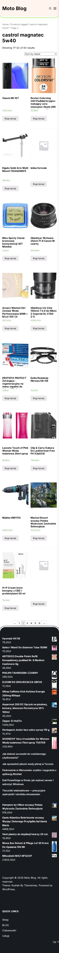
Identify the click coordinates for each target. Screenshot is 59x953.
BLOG (5, 925)
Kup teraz (10, 118)
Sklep (5, 919)
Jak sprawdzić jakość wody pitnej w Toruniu (27, 763)
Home (5, 24)
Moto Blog (14, 8)
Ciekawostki (9, 930)
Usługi (5, 935)
